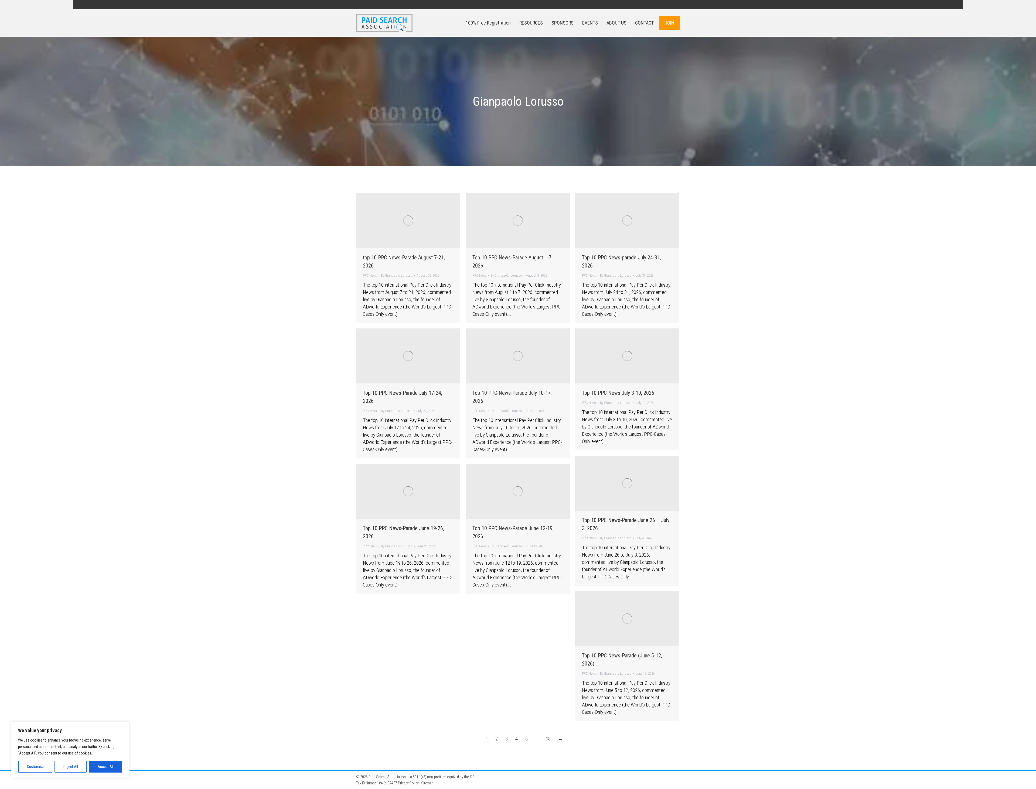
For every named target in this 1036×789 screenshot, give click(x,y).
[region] (70, 750)
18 (548, 739)
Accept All (106, 766)
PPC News (370, 275)
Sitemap (427, 783)
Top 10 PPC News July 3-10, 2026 (618, 393)
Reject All (70, 766)
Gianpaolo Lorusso (518, 101)
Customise (35, 766)
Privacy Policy (408, 783)
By (397, 275)
